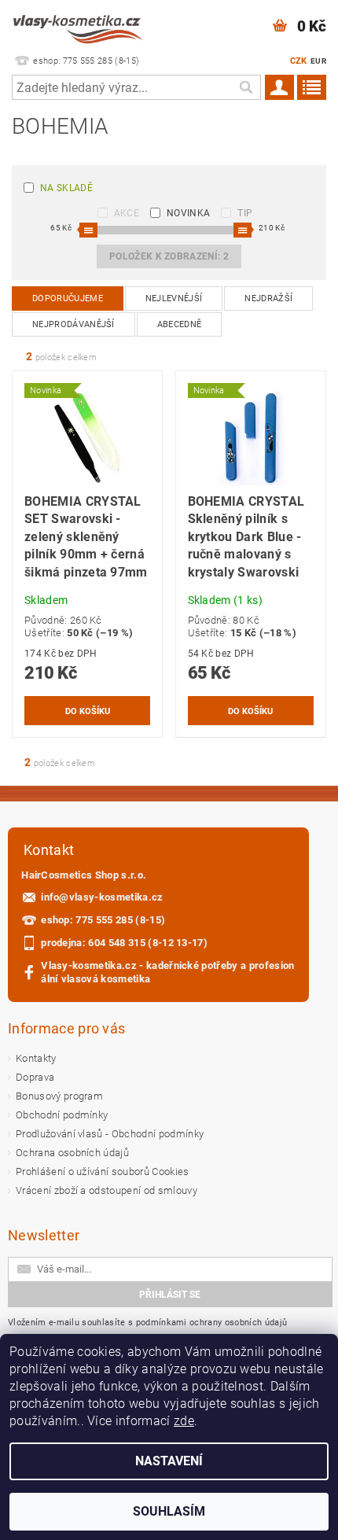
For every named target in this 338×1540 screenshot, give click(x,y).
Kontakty (36, 1058)
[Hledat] (245, 87)
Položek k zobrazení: (169, 256)
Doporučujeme (67, 298)
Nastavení (169, 1460)
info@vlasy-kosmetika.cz (102, 897)
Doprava (35, 1077)
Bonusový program (59, 1096)
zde (184, 1420)
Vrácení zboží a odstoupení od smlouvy (106, 1190)
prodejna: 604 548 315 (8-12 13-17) (124, 943)
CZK (298, 61)
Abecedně (179, 324)
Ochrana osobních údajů (72, 1153)
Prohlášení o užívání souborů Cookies (102, 1171)
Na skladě (66, 187)
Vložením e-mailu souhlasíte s (147, 1322)
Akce (126, 213)
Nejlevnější (174, 298)
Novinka (188, 213)
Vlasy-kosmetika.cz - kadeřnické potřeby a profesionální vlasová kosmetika (167, 972)
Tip (244, 213)
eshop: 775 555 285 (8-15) (103, 920)
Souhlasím (169, 1511)
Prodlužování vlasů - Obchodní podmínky (110, 1134)
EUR (318, 61)
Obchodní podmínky (62, 1115)
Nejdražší (268, 298)
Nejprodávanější (73, 324)
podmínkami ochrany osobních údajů (212, 1322)
